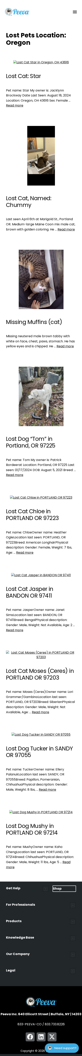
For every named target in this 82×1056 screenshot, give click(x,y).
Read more (14, 105)
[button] (74, 12)
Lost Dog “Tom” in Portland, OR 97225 (30, 442)
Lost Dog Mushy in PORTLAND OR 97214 (32, 829)
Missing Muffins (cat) (34, 322)
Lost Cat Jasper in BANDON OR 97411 (29, 592)
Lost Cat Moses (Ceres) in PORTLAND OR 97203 (40, 674)
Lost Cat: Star (23, 76)
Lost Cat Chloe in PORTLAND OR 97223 (32, 515)
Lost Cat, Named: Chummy (28, 201)
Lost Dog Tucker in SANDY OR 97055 (39, 752)
